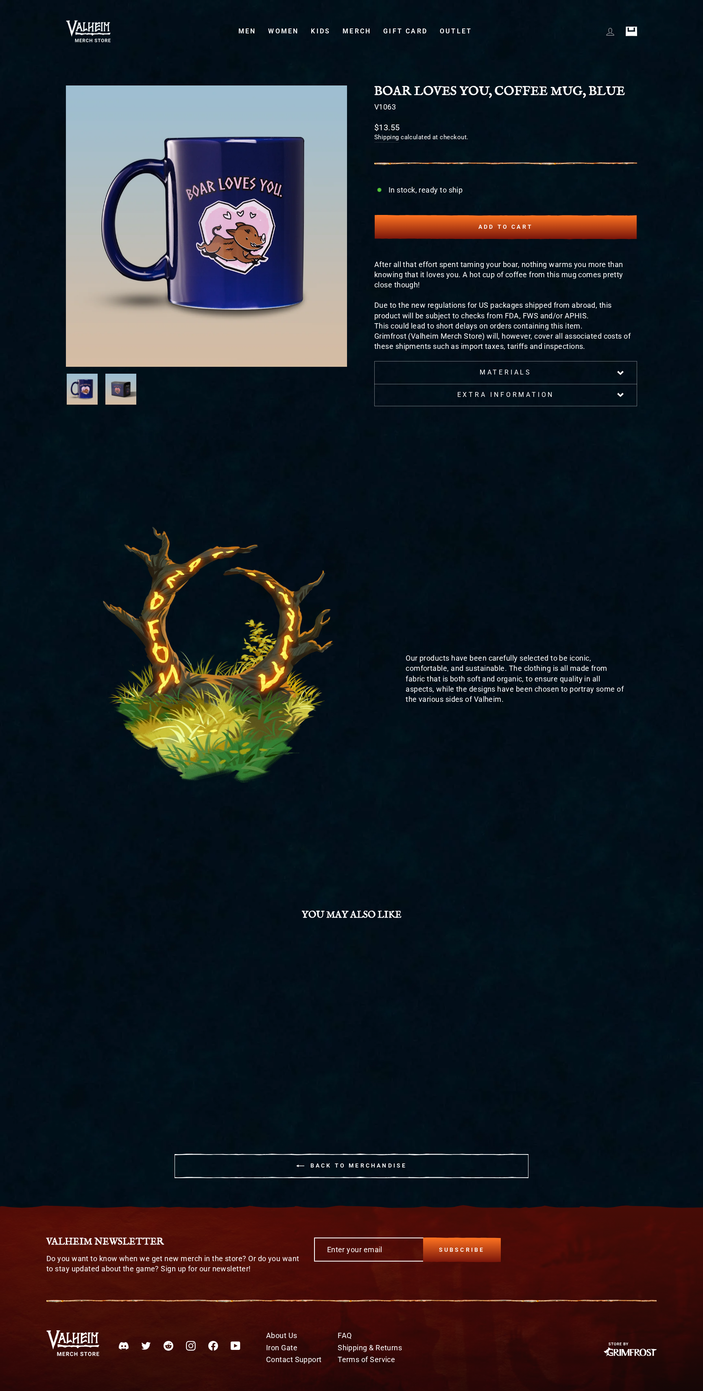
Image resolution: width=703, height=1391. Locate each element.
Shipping (386, 137)
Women (283, 31)
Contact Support (294, 1359)
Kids (320, 31)
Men (247, 31)
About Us (281, 1335)
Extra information (506, 395)
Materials (506, 372)
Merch (357, 31)
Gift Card (405, 31)
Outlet (456, 31)
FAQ (345, 1335)
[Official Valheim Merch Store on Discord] (124, 1345)
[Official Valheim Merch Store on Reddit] (168, 1345)
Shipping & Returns (370, 1347)
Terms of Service (366, 1359)
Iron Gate (281, 1347)
